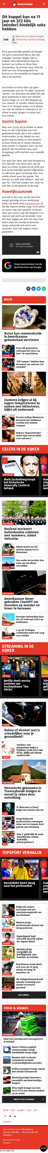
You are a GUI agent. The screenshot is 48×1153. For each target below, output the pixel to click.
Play (5, 369)
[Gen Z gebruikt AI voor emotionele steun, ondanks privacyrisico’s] (8, 832)
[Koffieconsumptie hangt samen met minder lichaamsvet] (7, 1068)
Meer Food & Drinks (29, 1099)
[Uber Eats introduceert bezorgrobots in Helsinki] (24, 1013)
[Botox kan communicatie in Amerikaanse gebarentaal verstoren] (24, 306)
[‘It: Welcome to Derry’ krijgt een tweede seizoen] (8, 804)
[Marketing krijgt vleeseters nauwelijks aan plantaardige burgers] (7, 1078)
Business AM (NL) (11, 1132)
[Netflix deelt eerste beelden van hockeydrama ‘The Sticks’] (20, 658)
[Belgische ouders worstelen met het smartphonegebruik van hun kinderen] (8, 905)
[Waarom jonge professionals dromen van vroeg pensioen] (8, 920)
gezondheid (8, 328)
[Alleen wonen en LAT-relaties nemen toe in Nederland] (8, 545)
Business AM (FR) (30, 1132)
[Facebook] (5, 1115)
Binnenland (8, 638)
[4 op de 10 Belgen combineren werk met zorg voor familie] (8, 628)
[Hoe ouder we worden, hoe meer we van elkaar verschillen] (8, 558)
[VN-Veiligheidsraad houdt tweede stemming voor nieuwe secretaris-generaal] (8, 978)
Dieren (6, 959)
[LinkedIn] (15, 1115)
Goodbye (7, 1135)
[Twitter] (10, 1115)
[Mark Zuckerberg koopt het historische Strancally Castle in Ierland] (20, 457)
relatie (16, 127)
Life (4, 427)
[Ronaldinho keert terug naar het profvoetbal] (20, 860)
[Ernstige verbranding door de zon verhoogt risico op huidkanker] (8, 615)
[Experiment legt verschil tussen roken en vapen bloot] (8, 934)
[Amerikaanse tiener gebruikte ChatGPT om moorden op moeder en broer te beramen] (24, 572)
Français (7, 1121)
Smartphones (9, 917)
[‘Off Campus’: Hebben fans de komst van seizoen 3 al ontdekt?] (8, 360)
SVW (5, 39)
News (6, 1110)
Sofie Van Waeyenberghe (32, 36)
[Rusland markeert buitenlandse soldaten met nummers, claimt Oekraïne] (24, 502)
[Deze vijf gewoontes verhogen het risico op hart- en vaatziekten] (8, 346)
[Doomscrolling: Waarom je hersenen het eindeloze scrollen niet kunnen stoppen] (8, 416)
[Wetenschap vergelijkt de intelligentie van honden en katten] (8, 947)
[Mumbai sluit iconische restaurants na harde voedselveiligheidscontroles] (7, 1058)
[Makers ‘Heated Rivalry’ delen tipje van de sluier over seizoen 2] (8, 431)
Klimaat (6, 395)
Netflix (6, 676)
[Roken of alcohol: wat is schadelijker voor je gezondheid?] (24, 703)
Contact (6, 1143)
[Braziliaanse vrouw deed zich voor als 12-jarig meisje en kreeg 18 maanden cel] (8, 963)
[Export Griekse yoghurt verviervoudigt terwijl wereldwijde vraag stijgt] (7, 1047)
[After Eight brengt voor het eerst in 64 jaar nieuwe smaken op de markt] (7, 1088)
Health (6, 568)
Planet (20, 1110)
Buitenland (8, 524)
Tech (28, 1110)
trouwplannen (32, 203)
